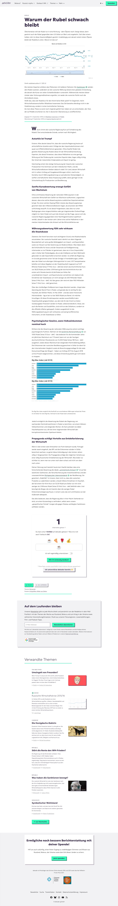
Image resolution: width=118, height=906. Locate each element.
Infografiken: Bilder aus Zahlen (38, 591)
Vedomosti (35, 800)
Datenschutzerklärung (71, 634)
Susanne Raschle (51, 119)
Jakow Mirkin (45, 793)
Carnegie (35, 720)
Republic (35, 747)
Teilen (30, 585)
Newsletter (35, 611)
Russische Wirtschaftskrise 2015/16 (48, 695)
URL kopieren (42, 585)
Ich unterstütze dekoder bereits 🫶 (59, 570)
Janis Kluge (37, 713)
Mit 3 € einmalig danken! (59, 560)
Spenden (111, 3)
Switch (69, 553)
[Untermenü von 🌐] (101, 3)
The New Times (37, 669)
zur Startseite (41, 822)
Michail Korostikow (44, 740)
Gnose (36, 693)
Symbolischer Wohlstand (44, 803)
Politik (35, 685)
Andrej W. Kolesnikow (45, 685)
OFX (43, 83)
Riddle (26, 15)
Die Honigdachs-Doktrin (44, 723)
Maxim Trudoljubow (48, 813)
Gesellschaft (36, 767)
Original (26, 117)
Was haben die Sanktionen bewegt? (50, 777)
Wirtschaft (32, 589)
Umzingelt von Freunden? (45, 672)
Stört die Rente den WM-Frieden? (49, 750)
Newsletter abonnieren (63, 625)
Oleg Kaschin (46, 767)
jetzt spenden (59, 858)
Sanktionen (81, 87)
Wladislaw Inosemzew (51, 117)
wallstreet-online (34, 83)
